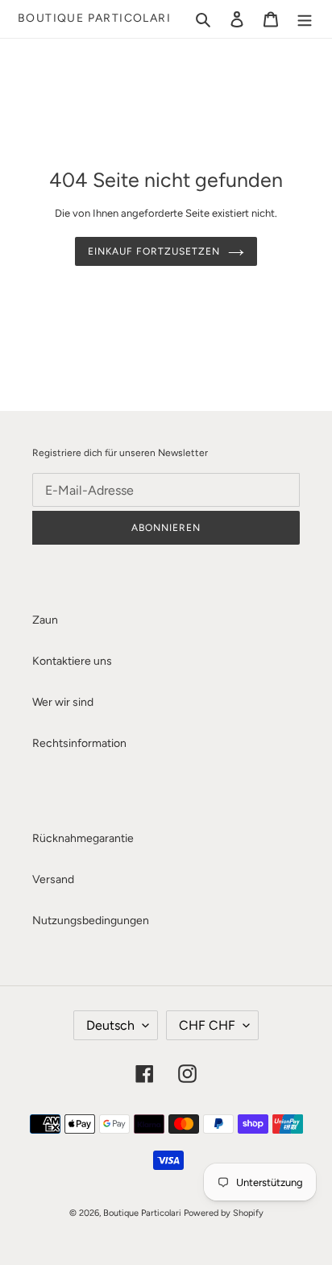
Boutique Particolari (94, 18)
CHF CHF (207, 1025)
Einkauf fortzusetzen (153, 251)
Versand (53, 879)
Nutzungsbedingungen (90, 920)
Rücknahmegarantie (83, 838)
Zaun (45, 620)
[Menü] (305, 19)
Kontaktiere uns (72, 661)
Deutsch (110, 1025)
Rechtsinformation (79, 743)
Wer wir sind (62, 702)
